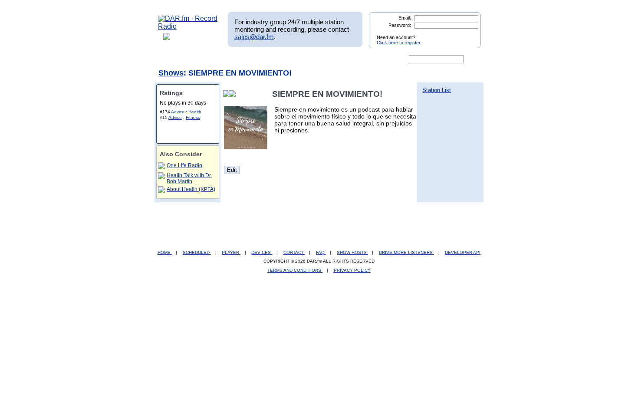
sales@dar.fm (254, 36)
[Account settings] (361, 59)
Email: (404, 17)
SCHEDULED (197, 252)
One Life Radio (184, 165)
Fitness (193, 117)
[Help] (293, 59)
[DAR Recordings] (215, 59)
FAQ (321, 252)
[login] (467, 34)
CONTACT (294, 252)
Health (194, 111)
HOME (165, 252)
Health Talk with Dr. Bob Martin (189, 178)
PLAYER (231, 252)
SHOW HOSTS (352, 252)
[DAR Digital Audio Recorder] (173, 59)
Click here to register (399, 42)
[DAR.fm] (188, 26)
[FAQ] (326, 59)
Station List (436, 90)
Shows (171, 73)
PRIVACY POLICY (352, 270)
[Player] (257, 59)
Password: (399, 25)
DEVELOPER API (462, 252)
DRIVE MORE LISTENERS (406, 252)
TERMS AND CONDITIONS (294, 270)
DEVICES (261, 252)
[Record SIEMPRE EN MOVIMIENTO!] (234, 94)
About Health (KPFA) (191, 189)
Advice (177, 111)
